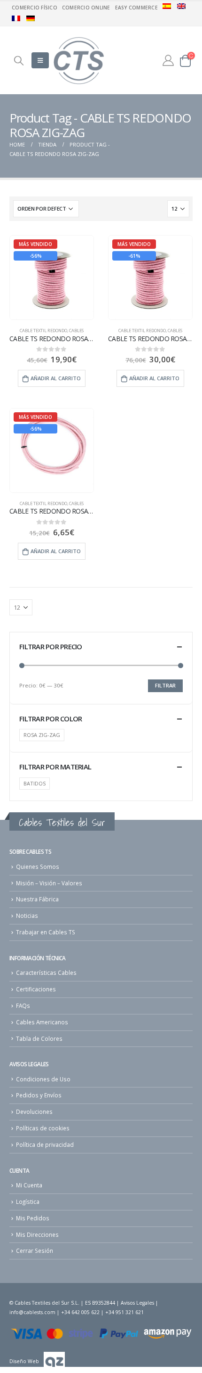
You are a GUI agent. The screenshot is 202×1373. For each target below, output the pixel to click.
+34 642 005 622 (80, 1312)
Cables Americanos (42, 1022)
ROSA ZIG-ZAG (41, 734)
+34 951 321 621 (124, 1312)
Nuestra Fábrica (37, 899)
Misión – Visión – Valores (49, 883)
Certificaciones (36, 989)
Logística (27, 1201)
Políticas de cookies (43, 1128)
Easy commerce (136, 7)
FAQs (23, 1005)
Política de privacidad (45, 1144)
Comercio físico (34, 7)
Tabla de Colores (39, 1038)
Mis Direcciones (37, 1234)
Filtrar (165, 685)
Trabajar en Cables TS (45, 932)
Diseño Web (24, 1361)
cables (76, 330)
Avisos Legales (137, 1302)
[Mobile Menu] (40, 60)
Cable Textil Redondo (43, 330)
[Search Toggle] (18, 60)
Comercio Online (86, 7)
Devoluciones (34, 1111)
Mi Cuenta (29, 1185)
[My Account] (168, 60)
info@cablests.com (32, 1312)
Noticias (27, 915)
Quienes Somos (37, 866)
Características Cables (46, 972)
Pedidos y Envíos (39, 1095)
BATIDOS (34, 783)
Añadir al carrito (56, 378)
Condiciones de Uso (43, 1079)
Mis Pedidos (32, 1218)
